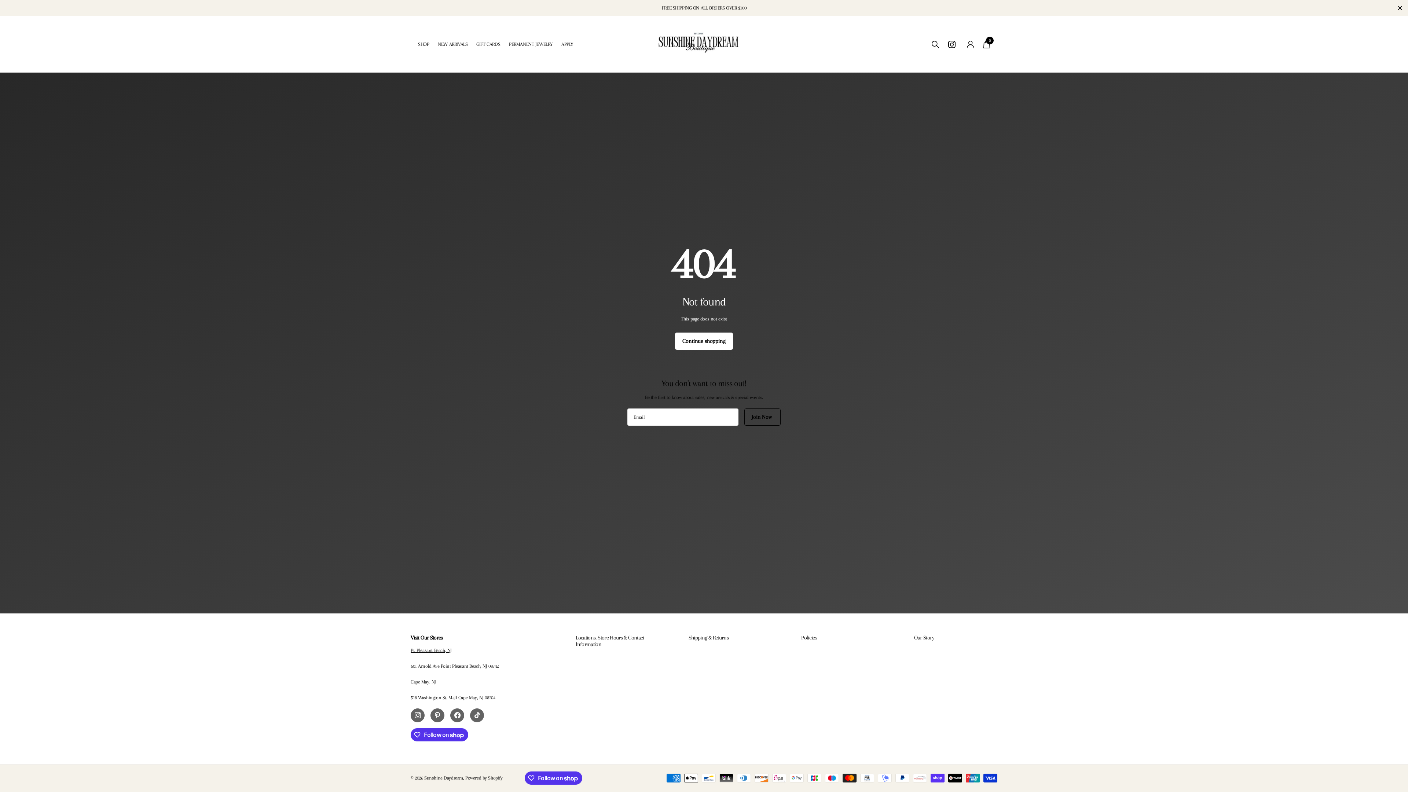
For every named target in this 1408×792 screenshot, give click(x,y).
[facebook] (457, 715)
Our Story (924, 637)
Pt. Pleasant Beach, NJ (431, 650)
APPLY (567, 44)
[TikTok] (477, 715)
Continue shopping (703, 341)
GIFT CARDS (488, 44)
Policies (809, 637)
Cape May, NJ (423, 682)
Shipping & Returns (709, 637)
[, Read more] (953, 44)
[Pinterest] (437, 715)
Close (1400, 8)
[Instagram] (418, 715)
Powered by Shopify (483, 778)
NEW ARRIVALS (452, 44)
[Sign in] (971, 44)
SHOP (423, 44)
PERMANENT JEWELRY (531, 44)
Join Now (762, 417)
